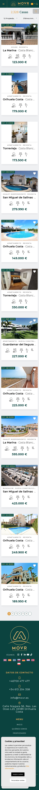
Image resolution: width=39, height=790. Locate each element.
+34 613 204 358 (19, 689)
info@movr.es (19, 697)
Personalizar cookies (17, 780)
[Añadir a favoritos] (34, 26)
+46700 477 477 (19, 681)
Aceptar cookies (18, 774)
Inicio (19, 725)
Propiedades (19, 733)
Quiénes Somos (19, 729)
